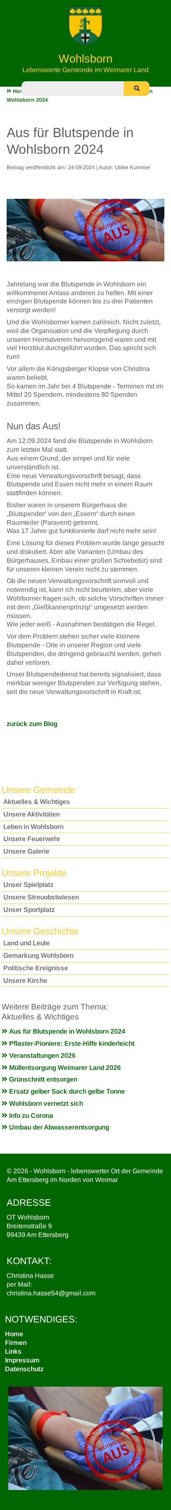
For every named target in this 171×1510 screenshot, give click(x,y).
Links (13, 1351)
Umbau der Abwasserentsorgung (58, 1127)
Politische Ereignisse (35, 968)
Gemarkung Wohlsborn (38, 955)
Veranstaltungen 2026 (41, 1055)
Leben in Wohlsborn (33, 826)
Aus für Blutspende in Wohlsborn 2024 (66, 1031)
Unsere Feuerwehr (31, 838)
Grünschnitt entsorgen (42, 1079)
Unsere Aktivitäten (31, 814)
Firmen (16, 1342)
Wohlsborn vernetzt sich (45, 1103)
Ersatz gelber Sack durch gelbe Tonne (66, 1091)
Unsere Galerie (26, 851)
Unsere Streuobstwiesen (41, 897)
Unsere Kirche (25, 980)
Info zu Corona (30, 1115)
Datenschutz (24, 1368)
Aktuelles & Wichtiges (36, 801)
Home (14, 1333)
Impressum (22, 1360)
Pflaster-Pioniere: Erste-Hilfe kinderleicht (70, 1043)
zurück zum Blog (32, 723)
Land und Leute (26, 943)
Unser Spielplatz (28, 884)
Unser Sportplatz (29, 909)
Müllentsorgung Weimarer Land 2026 (64, 1067)
